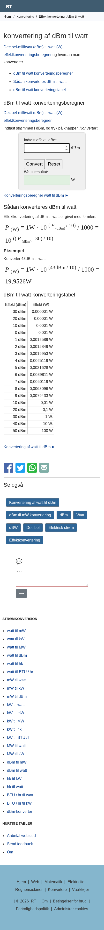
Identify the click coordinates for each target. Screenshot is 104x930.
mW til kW (15, 688)
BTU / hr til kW (19, 803)
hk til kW (14, 779)
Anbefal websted (21, 836)
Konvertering (25, 16)
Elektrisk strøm (61, 528)
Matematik (53, 882)
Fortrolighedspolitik (32, 909)
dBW (13, 528)
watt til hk (15, 664)
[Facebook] (9, 471)
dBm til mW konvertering (30, 515)
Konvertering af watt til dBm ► (29, 447)
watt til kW (15, 639)
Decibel (33, 528)
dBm (64, 515)
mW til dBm (17, 696)
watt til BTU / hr (20, 672)
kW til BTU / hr (19, 737)
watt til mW (16, 631)
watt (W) (55, 47)
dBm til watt (17, 770)
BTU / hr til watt (20, 795)
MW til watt (16, 746)
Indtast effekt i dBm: (40, 140)
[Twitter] (20, 471)
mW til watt (16, 680)
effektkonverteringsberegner (28, 55)
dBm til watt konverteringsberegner (43, 73)
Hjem (7, 16)
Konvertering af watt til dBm (32, 502)
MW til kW (15, 754)
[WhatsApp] (32, 471)
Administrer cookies (71, 909)
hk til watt (15, 787)
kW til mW (15, 713)
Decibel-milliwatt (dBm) (24, 47)
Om (10, 852)
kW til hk (14, 729)
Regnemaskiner (29, 889)
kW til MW (15, 721)
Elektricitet (76, 882)
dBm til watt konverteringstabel (39, 90)
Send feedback (20, 844)
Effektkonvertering (52, 16)
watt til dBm (17, 655)
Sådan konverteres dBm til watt (40, 81)
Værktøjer (80, 889)
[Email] (44, 471)
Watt (80, 515)
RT (9, 6)
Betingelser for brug (70, 901)
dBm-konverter (19, 811)
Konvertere (57, 889)
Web (35, 882)
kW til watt (15, 705)
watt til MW (16, 647)
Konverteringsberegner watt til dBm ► (36, 195)
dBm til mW (17, 762)
